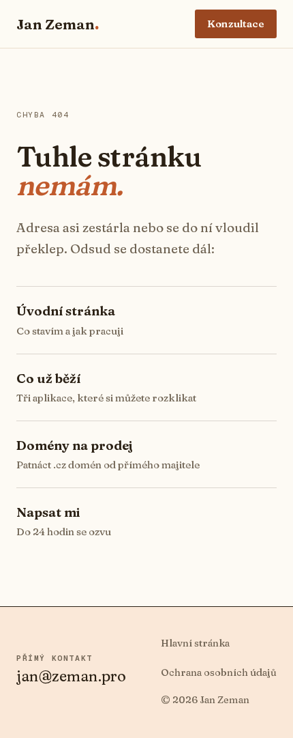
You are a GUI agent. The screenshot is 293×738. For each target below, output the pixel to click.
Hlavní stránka (195, 643)
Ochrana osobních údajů (219, 672)
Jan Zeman (57, 24)
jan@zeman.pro (71, 675)
